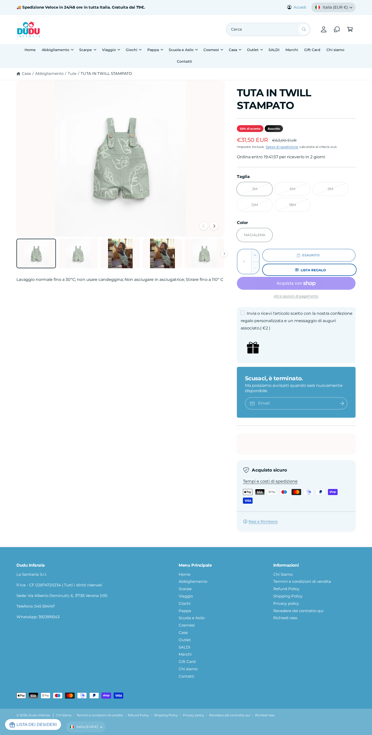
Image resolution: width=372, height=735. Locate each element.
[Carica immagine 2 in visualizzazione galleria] (78, 253)
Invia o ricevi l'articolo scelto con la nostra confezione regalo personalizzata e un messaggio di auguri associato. (297, 320)
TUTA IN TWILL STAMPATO (106, 73)
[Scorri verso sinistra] (204, 226)
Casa (233, 50)
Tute (72, 73)
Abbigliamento (55, 50)
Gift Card (187, 661)
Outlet (253, 50)
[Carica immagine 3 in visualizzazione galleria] (120, 253)
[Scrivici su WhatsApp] (336, 29)
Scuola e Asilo (181, 50)
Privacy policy (286, 603)
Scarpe (85, 50)
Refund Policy (286, 588)
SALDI (184, 647)
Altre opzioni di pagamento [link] (296, 296)
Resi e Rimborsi (263, 521)
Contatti (186, 676)
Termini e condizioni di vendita (302, 581)
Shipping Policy (287, 596)
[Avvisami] (341, 403)
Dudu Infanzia (39, 715)
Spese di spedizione (282, 147)
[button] (350, 29)
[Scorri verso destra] (214, 226)
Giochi (131, 50)
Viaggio (109, 50)
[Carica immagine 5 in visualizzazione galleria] (204, 253)
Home (184, 574)
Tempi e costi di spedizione (270, 481)
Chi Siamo (283, 574)
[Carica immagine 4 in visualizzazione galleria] (162, 253)
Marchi (185, 654)
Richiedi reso (285, 617)
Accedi (300, 7)
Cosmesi (211, 50)
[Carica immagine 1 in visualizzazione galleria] (36, 253)
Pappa (153, 50)
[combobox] (268, 29)
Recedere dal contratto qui (298, 610)
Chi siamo (188, 668)
